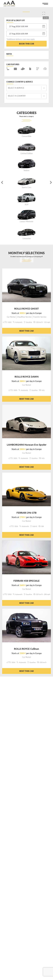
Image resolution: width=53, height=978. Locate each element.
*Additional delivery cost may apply (20, 39)
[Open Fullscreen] (44, 12)
